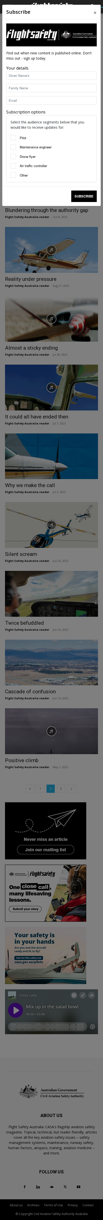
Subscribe (84, 196)
